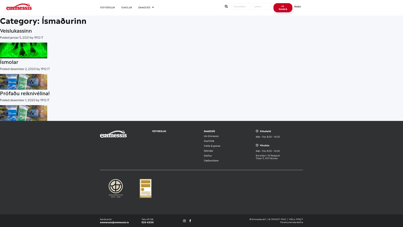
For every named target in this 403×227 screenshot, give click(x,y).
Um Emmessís (211, 135)
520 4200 (148, 222)
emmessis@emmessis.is (114, 222)
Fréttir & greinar (212, 145)
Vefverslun (107, 7)
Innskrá (283, 8)
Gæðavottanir (211, 160)
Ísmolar (126, 7)
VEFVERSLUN (159, 131)
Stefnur (208, 155)
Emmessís (144, 7)
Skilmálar (208, 150)
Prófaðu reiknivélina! (25, 92)
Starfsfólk (209, 140)
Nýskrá (297, 6)
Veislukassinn (16, 30)
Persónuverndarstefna (291, 222)
